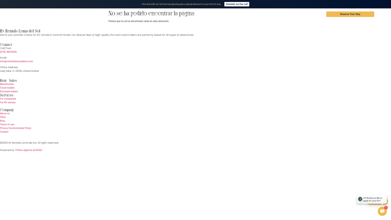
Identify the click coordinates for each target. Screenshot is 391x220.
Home (134, 14)
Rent (143, 14)
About (206, 14)
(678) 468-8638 (8, 51)
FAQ (238, 14)
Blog (231, 14)
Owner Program (190, 14)
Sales (153, 14)
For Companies (169, 14)
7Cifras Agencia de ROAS (28, 150)
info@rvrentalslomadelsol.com (16, 61)
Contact (249, 14)
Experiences (219, 14)
